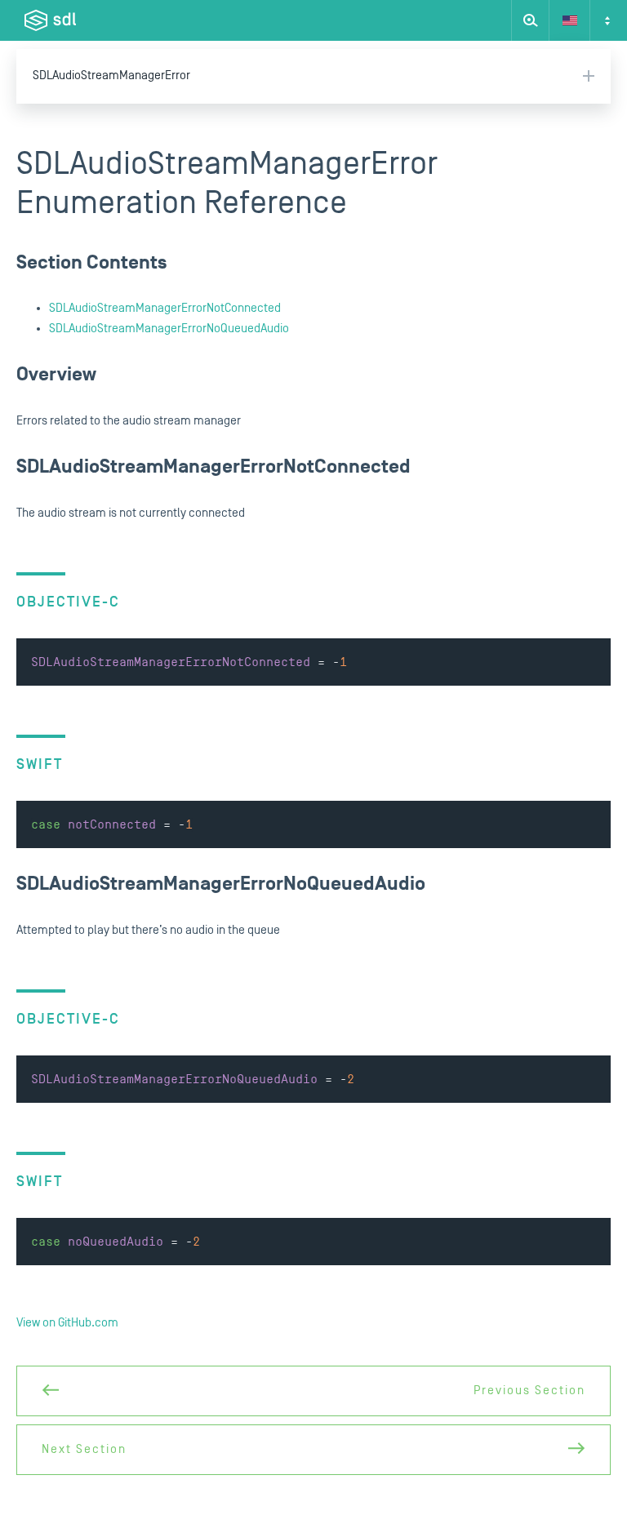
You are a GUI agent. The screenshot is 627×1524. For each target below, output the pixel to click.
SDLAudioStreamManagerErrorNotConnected (165, 308)
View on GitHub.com (67, 1323)
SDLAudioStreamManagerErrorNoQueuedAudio (169, 328)
